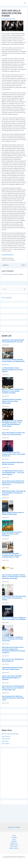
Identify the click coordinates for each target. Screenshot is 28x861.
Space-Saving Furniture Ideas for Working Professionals (13, 513)
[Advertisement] (14, 773)
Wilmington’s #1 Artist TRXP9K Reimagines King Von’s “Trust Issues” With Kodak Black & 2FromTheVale (12, 423)
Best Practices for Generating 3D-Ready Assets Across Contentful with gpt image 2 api (13, 687)
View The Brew (5, 743)
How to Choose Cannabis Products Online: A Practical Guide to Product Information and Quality (14, 576)
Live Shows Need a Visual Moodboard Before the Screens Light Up (12, 369)
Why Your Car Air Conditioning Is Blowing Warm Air (13, 660)
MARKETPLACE (14, 845)
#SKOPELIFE (14, 843)
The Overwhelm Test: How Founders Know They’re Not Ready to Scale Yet (13, 454)
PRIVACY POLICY (14, 848)
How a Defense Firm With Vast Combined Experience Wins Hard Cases (13, 698)
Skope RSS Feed (6, 738)
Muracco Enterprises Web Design (10, 734)
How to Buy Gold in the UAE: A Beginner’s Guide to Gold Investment (12, 533)
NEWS (14, 839)
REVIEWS (14, 841)
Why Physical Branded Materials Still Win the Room (12, 463)
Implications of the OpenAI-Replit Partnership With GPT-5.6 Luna (13, 341)
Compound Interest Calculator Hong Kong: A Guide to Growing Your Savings (14, 597)
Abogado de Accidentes (14, 827)
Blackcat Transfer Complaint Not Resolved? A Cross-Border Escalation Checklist (12, 391)
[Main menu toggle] (25, 3)
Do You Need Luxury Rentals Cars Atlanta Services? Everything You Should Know (13, 482)
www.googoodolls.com (8, 254)
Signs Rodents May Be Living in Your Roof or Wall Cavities (12, 668)
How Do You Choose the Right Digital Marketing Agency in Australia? (12, 677)
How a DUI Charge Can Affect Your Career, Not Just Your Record (13, 433)
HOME (14, 835)
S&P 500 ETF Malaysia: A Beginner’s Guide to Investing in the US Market (14, 618)
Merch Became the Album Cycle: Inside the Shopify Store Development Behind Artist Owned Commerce (13, 649)
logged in (10, 274)
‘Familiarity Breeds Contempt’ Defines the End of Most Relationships (12, 401)
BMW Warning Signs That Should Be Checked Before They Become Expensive (14, 492)
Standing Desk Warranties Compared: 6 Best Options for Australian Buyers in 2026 (12, 555)
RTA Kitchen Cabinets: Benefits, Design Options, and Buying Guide (13, 360)
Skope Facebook (6, 736)
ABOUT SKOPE (14, 846)
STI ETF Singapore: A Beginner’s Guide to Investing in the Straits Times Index (12, 638)
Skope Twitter (5, 741)
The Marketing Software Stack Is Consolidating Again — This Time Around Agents (13, 472)
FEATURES (14, 837)
